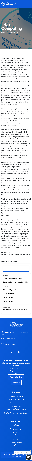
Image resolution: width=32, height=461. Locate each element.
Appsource (16, 382)
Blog (16, 436)
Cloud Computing (8, 293)
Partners (16, 432)
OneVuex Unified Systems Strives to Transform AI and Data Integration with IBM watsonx (16, 282)
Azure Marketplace (16, 377)
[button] (28, 457)
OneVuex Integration (16, 396)
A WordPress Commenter (10, 309)
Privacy (16, 446)
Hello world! (24, 309)
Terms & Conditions (16, 442)
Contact (16, 439)
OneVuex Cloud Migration (16, 399)
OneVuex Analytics (16, 406)
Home (3, 32)
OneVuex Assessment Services (16, 410)
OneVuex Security (16, 403)
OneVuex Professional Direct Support (16, 413)
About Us (16, 426)
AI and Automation (16, 429)
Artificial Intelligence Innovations (12, 290)
